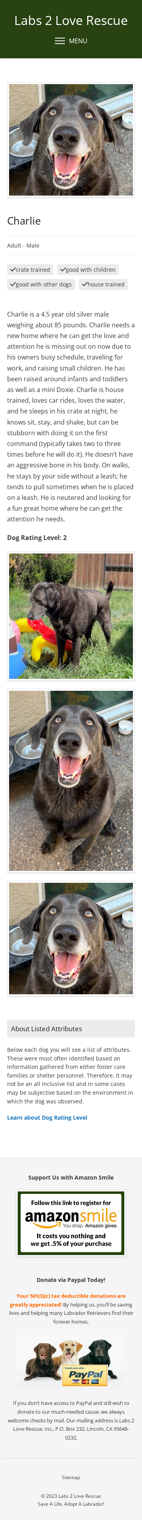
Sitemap (71, 1477)
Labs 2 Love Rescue (71, 20)
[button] (71, 41)
